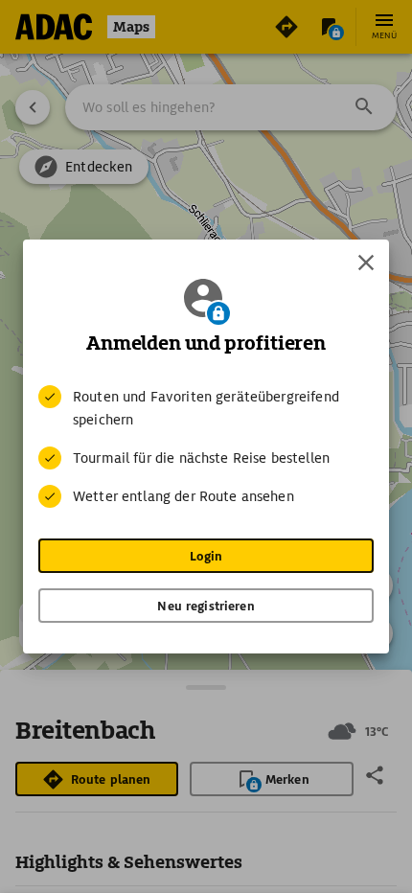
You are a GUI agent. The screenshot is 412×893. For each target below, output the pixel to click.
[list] (206, 446)
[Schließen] (366, 263)
